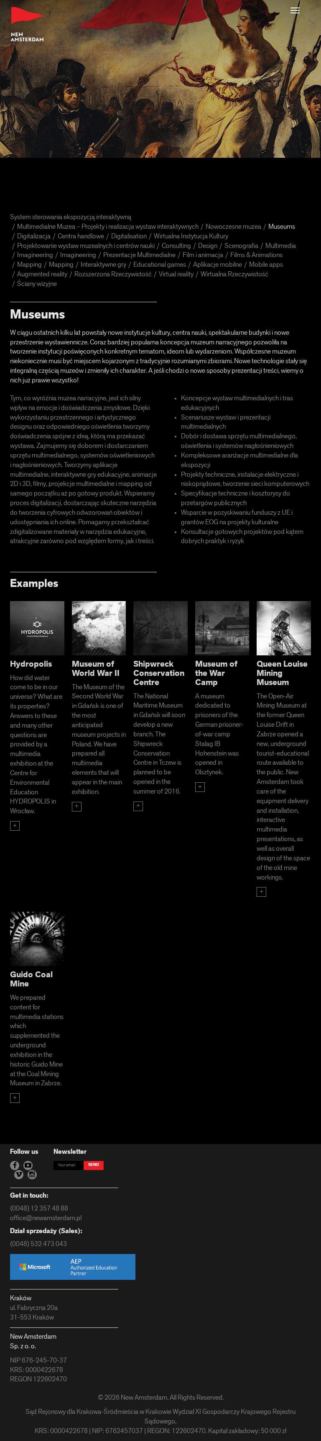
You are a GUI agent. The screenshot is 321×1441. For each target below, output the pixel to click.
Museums (281, 227)
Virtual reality (176, 274)
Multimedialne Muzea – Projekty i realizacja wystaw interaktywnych (108, 227)
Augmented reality (42, 274)
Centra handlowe (81, 236)
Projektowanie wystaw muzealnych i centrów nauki (86, 246)
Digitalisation (129, 236)
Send (93, 1165)
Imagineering (35, 255)
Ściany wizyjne (37, 284)
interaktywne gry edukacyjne (90, 475)
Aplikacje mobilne (217, 265)
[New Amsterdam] (27, 24)
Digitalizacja (34, 236)
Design (207, 246)
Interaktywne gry (103, 265)
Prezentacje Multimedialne (139, 255)
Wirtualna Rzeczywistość (234, 274)
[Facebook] (14, 1165)
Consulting (176, 246)
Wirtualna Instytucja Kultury (191, 236)
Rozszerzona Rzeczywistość (113, 274)
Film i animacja (203, 255)
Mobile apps (266, 265)
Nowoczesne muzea (233, 227)
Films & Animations (256, 255)
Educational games (159, 265)
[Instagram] (32, 1174)
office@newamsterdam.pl (46, 1218)
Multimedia (280, 246)
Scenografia (241, 246)
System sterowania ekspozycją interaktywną (70, 217)
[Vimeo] (18, 1174)
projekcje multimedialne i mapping (95, 484)
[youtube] (28, 1165)
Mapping (29, 265)
